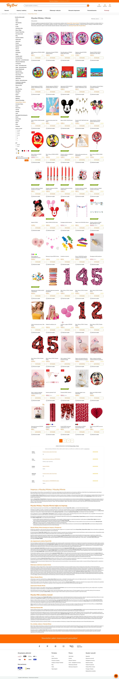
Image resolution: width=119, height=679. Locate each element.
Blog (52, 664)
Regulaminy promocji (90, 658)
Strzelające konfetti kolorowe (66, 222)
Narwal (17, 48)
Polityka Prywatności (90, 664)
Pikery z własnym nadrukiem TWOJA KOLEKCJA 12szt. (36, 393)
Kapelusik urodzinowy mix (51, 324)
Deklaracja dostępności (73, 666)
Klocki (17, 117)
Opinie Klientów (55, 658)
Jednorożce (18, 41)
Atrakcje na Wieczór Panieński (57, 662)
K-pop (17, 26)
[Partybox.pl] (12, 7)
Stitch (17, 20)
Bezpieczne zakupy (89, 662)
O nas (53, 656)
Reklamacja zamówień (73, 664)
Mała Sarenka (18, 22)
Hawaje (17, 109)
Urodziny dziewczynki (19, 17)
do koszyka (37, 57)
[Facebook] (39, 649)
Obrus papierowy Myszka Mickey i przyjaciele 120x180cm (96, 87)
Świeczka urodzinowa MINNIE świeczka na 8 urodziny (96, 189)
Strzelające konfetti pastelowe (96, 256)
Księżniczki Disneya (20, 76)
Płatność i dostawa (72, 660)
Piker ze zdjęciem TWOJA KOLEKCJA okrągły (65, 359)
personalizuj (82, 159)
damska (18, 144)
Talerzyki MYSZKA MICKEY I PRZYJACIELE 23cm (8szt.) (95, 53)
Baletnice (18, 98)
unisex (18, 146)
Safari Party (18, 78)
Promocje (18, 126)
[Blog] (71, 649)
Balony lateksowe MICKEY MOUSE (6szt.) (36, 155)
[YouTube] (63, 649)
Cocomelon (18, 52)
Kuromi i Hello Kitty (20, 32)
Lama (17, 113)
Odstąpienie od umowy (90, 660)
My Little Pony (19, 89)
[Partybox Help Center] (80, 649)
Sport (17, 122)
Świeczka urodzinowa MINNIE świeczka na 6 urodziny (81, 189)
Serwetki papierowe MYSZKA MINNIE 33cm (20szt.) (66, 53)
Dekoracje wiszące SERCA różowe (52, 256)
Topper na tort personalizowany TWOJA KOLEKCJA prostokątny (81, 359)
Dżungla (17, 111)
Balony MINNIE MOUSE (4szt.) (52, 222)
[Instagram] (55, 649)
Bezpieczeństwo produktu (91, 671)
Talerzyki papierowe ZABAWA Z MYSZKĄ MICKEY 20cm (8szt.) (52, 87)
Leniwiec (17, 92)
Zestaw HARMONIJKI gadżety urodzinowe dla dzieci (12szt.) (81, 257)
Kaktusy (17, 47)
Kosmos (17, 120)
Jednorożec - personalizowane (22, 60)
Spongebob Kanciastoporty (21, 115)
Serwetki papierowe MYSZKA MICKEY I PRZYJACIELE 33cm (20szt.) (81, 87)
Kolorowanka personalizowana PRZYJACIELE (51, 459)
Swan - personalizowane (21, 65)
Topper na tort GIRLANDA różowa (82, 222)
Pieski (17, 54)
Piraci (17, 124)
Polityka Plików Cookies (90, 666)
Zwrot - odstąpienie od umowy (75, 662)
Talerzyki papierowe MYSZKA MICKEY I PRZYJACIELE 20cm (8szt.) (37, 87)
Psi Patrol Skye (19, 58)
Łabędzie (17, 50)
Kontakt (70, 658)
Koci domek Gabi (19, 34)
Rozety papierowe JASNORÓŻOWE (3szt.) (35, 257)
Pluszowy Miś (19, 85)
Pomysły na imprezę (55, 660)
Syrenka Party (19, 71)
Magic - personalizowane (21, 67)
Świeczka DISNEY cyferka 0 (66, 392)
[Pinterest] (47, 649)
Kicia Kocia (18, 107)
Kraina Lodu (18, 39)
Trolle (17, 87)
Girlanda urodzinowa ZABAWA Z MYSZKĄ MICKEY (67, 155)
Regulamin (88, 656)
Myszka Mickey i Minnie (21, 102)
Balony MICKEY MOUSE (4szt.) (67, 120)
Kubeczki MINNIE (36, 519)
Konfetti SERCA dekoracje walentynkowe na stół (66, 427)
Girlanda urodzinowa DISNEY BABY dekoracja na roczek (95, 223)
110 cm (18, 135)
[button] (99, 5)
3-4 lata (18, 130)
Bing (17, 35)
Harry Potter (18, 74)
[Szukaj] (88, 6)
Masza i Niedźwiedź (20, 69)
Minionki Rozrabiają (20, 100)
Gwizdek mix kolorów (65, 256)
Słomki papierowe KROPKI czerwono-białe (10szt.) (80, 427)
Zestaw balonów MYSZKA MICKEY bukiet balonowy (95, 121)
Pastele (17, 43)
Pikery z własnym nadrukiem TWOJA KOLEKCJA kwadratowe (96, 359)
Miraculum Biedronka (20, 61)
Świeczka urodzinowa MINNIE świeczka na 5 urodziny (37, 189)
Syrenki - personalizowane (21, 80)
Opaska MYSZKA (34, 222)
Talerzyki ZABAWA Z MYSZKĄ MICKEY (40, 521)
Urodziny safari (19, 56)
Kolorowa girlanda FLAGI (51, 392)
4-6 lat (18, 131)
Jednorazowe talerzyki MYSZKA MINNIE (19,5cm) (52, 53)
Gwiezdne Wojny (19, 104)
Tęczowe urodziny (19, 37)
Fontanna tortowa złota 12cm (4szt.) (50, 451)
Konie (17, 19)
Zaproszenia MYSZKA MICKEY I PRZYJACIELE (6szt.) (67, 87)
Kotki (17, 24)
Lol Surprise (18, 63)
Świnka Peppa (19, 45)
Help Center (71, 656)
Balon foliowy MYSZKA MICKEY (39, 523)
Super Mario (18, 119)
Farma (17, 106)
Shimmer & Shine (19, 73)
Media (53, 666)
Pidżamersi (18, 96)
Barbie (17, 94)
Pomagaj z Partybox (89, 669)
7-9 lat (18, 133)
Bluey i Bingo (18, 30)
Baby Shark (18, 91)
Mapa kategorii (54, 669)
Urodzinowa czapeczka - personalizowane (21, 83)
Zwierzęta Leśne (19, 28)
